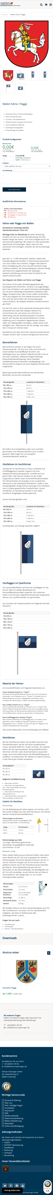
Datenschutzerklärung (14, 1118)
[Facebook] (10, 1185)
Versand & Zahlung (13, 1100)
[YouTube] (22, 1185)
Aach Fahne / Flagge (9, 988)
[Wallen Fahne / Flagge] (26, 44)
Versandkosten (10, 151)
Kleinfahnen (12, 217)
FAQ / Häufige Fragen (14, 1105)
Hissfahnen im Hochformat (17, 213)
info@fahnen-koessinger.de (15, 1066)
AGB (6, 1113)
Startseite (4, 14)
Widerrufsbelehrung (13, 1121)
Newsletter (9, 1123)
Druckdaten (9, 1108)
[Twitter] (4, 1185)
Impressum (9, 1110)
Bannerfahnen (13, 211)
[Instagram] (16, 1185)
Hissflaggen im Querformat (17, 215)
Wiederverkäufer (12, 1115)
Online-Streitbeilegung (14, 1126)
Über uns (8, 1103)
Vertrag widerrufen (12, 1190)
